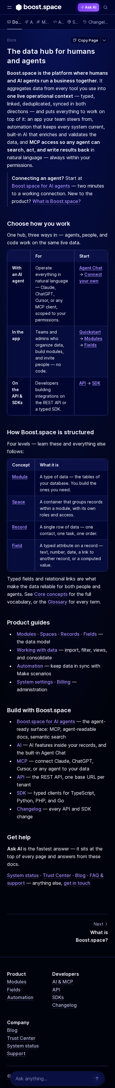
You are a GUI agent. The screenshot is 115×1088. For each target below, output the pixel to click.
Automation (30, 666)
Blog (80, 875)
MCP (22, 761)
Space (18, 501)
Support (16, 1053)
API (82, 383)
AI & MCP (62, 981)
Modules (93, 338)
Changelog (29, 809)
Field (17, 545)
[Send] (97, 1078)
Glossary (57, 602)
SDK (96, 383)
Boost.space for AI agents (41, 186)
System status (23, 875)
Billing (63, 682)
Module (20, 476)
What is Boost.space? (56, 201)
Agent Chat (90, 267)
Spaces (48, 634)
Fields (90, 344)
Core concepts (51, 594)
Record (19, 526)
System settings (35, 682)
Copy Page (88, 40)
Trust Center (57, 875)
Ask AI (90, 7)
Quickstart (90, 331)
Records (70, 634)
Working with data (37, 650)
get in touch (77, 883)
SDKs (58, 997)
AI (19, 745)
